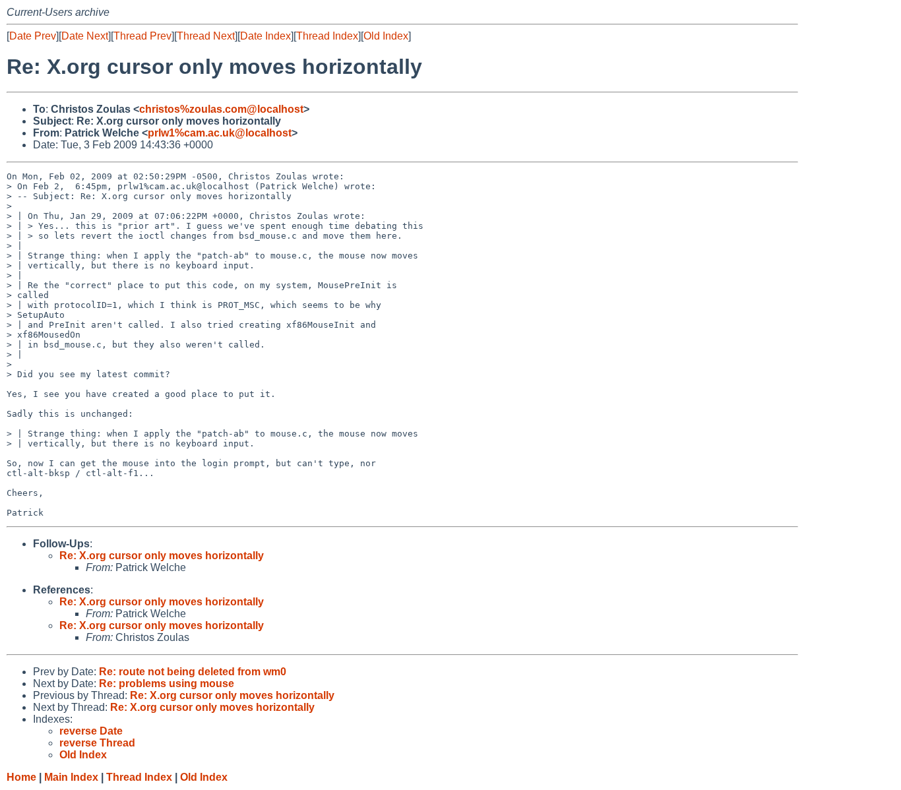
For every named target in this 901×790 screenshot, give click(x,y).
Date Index (265, 36)
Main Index (71, 777)
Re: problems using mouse (166, 683)
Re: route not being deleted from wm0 (192, 671)
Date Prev (32, 36)
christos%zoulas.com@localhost (221, 109)
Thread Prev (142, 36)
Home (21, 777)
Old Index (385, 36)
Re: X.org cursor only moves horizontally (161, 555)
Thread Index (327, 36)
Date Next (84, 36)
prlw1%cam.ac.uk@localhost (220, 132)
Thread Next (206, 36)
